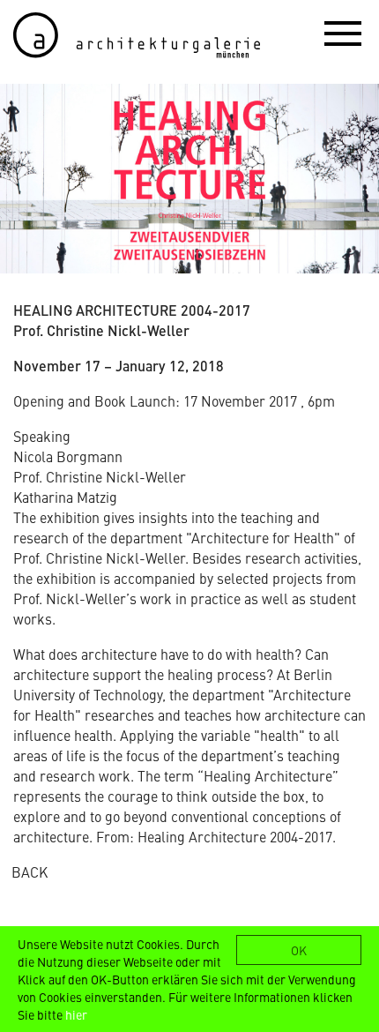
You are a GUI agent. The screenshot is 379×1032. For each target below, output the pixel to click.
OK (299, 950)
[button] (342, 32)
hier (76, 1014)
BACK (29, 871)
